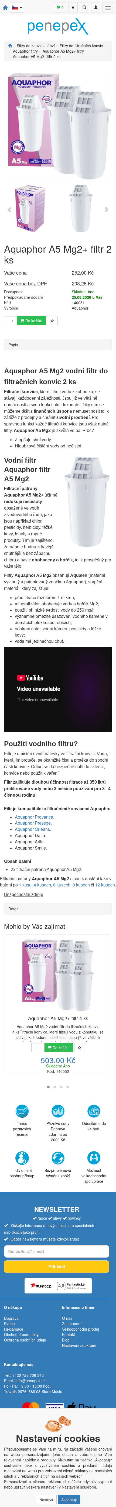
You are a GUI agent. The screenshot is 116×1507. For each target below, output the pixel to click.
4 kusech (42, 885)
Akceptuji (69, 1499)
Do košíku (33, 320)
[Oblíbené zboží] (73, 7)
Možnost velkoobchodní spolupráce (93, 1176)
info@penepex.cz (30, 1380)
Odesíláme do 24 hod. (94, 1126)
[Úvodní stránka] (10, 45)
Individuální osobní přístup (22, 1173)
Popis (13, 344)
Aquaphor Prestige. (33, 823)
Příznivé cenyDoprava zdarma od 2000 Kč (57, 1131)
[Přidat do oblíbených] (52, 320)
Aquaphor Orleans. (33, 829)
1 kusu (25, 885)
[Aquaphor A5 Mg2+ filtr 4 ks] (58, 975)
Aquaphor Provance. (34, 817)
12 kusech (105, 885)
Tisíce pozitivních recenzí (22, 1129)
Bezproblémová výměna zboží (58, 1173)
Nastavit (46, 1499)
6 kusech (61, 885)
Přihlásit (56, 1266)
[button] (48, 1087)
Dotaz (13, 908)
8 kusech (81, 885)
